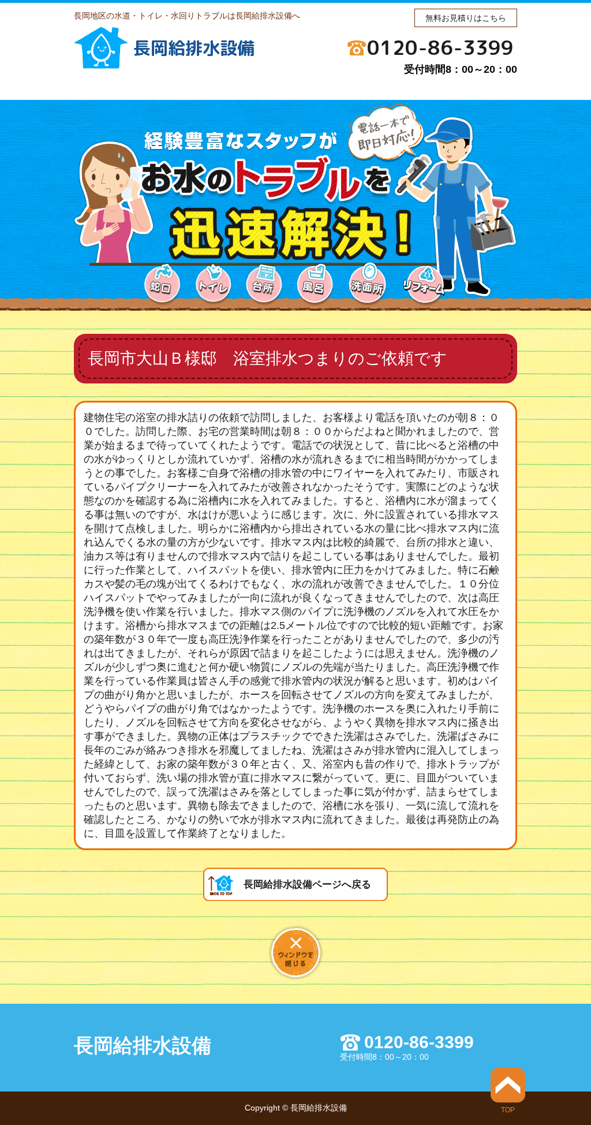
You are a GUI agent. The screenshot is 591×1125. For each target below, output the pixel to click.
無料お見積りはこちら (465, 18)
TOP (508, 1109)
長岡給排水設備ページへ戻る (307, 884)
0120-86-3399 (440, 47)
